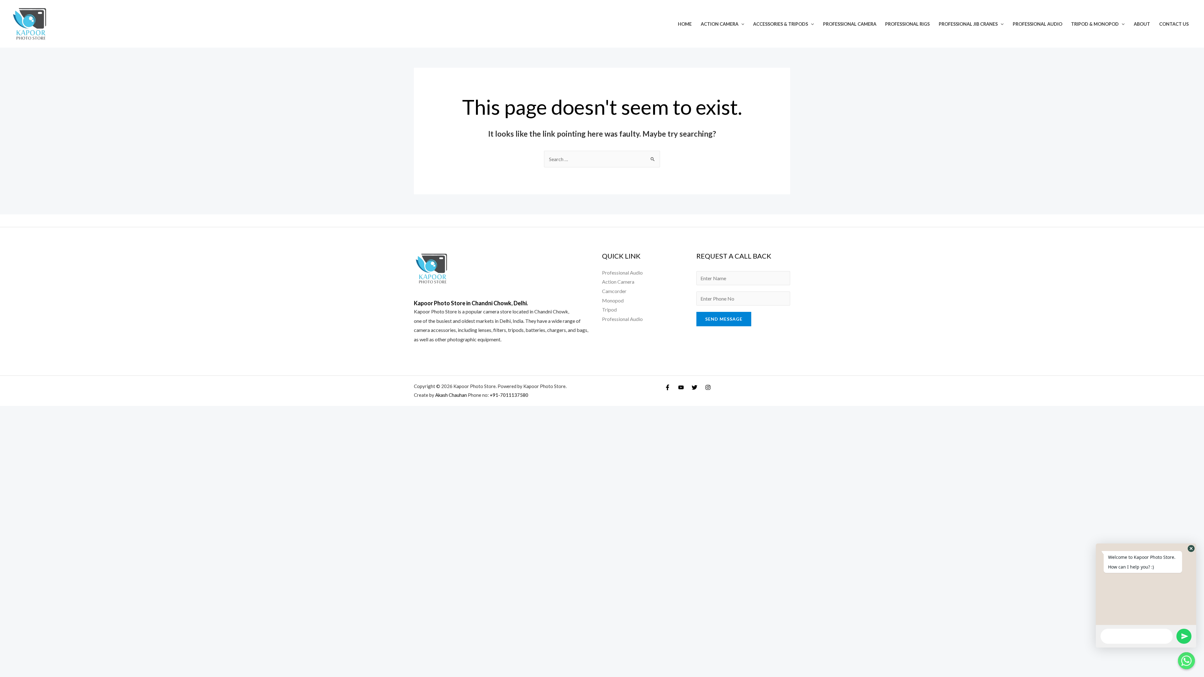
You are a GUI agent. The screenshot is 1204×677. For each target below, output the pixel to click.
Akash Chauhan (451, 395)
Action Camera (719, 24)
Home (685, 24)
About (1142, 24)
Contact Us (1174, 24)
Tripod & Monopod (1095, 24)
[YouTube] (681, 387)
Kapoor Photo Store (435, 311)
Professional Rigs (907, 24)
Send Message (723, 319)
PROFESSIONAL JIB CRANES (968, 24)
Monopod (613, 300)
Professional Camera (849, 24)
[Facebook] (667, 387)
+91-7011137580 (509, 395)
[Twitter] (694, 387)
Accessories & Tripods (780, 24)
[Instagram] (708, 387)
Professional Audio (1037, 24)
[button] (1191, 548)
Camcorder (614, 291)
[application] (741, 24)
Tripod (609, 309)
